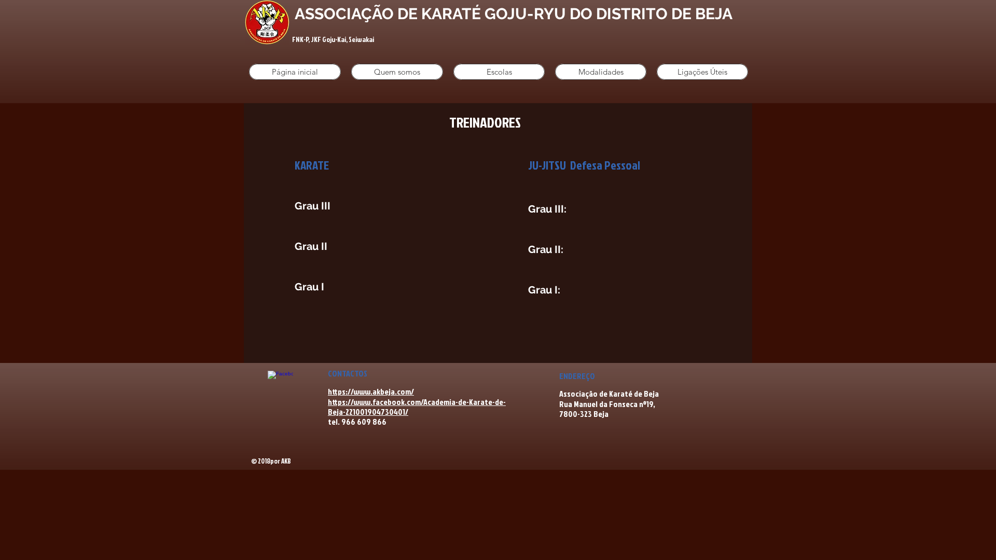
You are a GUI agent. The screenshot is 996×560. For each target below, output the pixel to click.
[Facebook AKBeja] (280, 383)
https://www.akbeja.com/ (371, 391)
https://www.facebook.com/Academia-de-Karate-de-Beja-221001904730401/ (417, 406)
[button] (397, 72)
